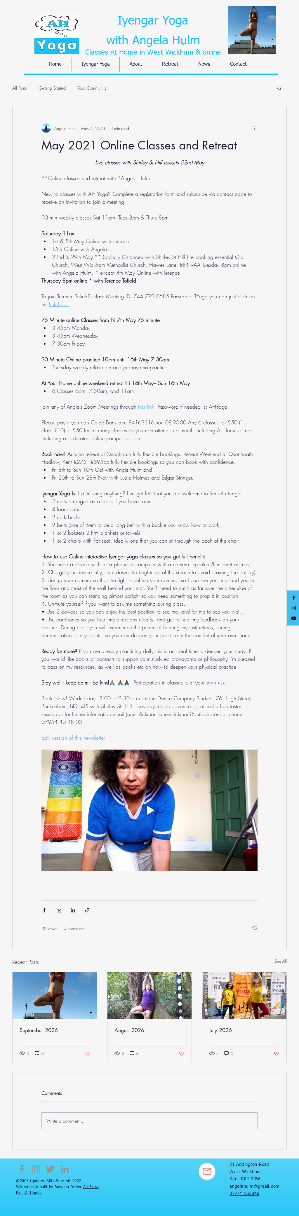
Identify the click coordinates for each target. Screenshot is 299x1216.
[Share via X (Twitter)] (58, 910)
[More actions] (254, 128)
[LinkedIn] (64, 1169)
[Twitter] (50, 1169)
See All (281, 961)
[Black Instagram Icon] (294, 608)
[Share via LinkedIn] (73, 910)
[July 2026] (244, 995)
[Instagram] (36, 1169)
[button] (279, 88)
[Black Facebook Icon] (294, 598)
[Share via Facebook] (44, 910)
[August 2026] (149, 995)
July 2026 (220, 1030)
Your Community (92, 88)
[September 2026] (55, 995)
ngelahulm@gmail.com (256, 1186)
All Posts (19, 88)
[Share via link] (87, 910)
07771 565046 (244, 1193)
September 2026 (39, 1030)
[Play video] (149, 810)
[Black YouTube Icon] (294, 618)
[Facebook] (21, 1169)
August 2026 (129, 1030)
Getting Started (52, 88)
